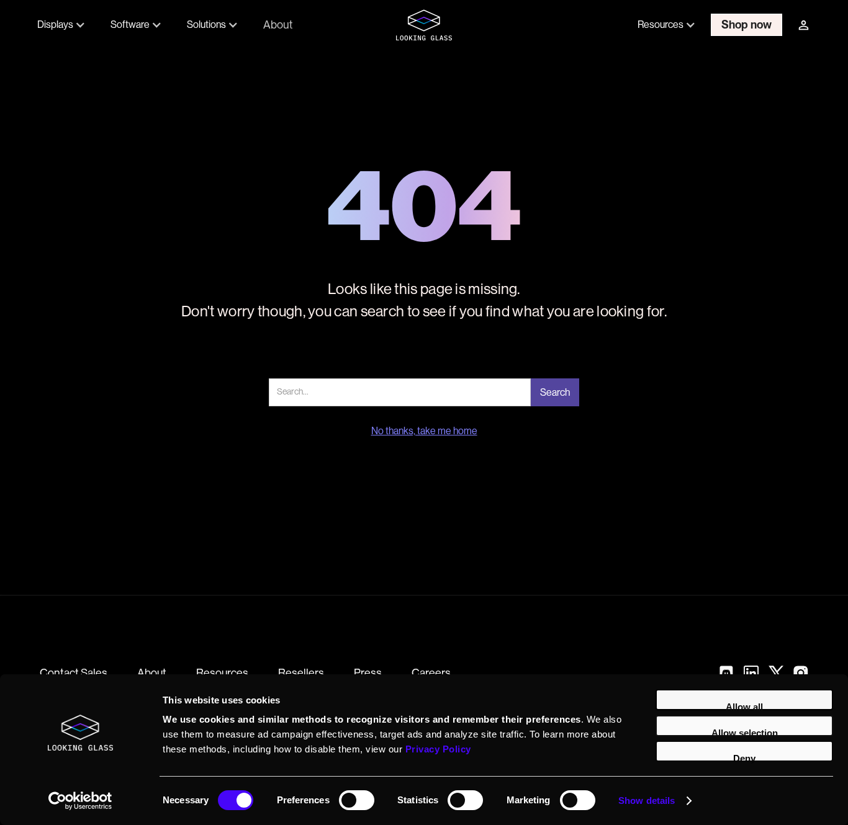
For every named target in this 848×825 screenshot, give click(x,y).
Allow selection (744, 732)
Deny (744, 757)
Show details (646, 800)
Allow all (744, 706)
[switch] (356, 800)
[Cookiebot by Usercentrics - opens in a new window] (80, 801)
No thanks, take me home (424, 431)
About (277, 24)
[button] (61, 25)
